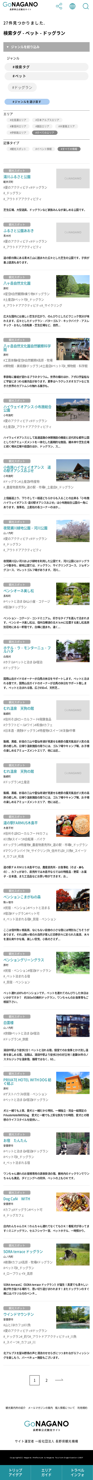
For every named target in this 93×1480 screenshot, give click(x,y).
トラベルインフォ (77, 1472)
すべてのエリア (45, 133)
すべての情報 (69, 149)
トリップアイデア (15, 1472)
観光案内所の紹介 (16, 1408)
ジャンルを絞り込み (25, 46)
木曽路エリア (67, 126)
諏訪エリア (43, 126)
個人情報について (65, 1408)
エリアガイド (46, 1472)
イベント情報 (44, 149)
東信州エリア (18, 126)
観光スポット (18, 149)
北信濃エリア (18, 120)
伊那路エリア (18, 133)
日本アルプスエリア (48, 120)
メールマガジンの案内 (40, 1408)
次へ (59, 1380)
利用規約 (82, 1408)
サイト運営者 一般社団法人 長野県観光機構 (46, 1441)
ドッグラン (23, 87)
